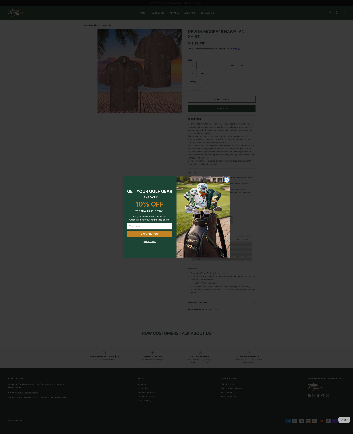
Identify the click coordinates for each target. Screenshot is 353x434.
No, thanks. (150, 241)
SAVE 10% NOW (149, 233)
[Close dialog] (226, 180)
